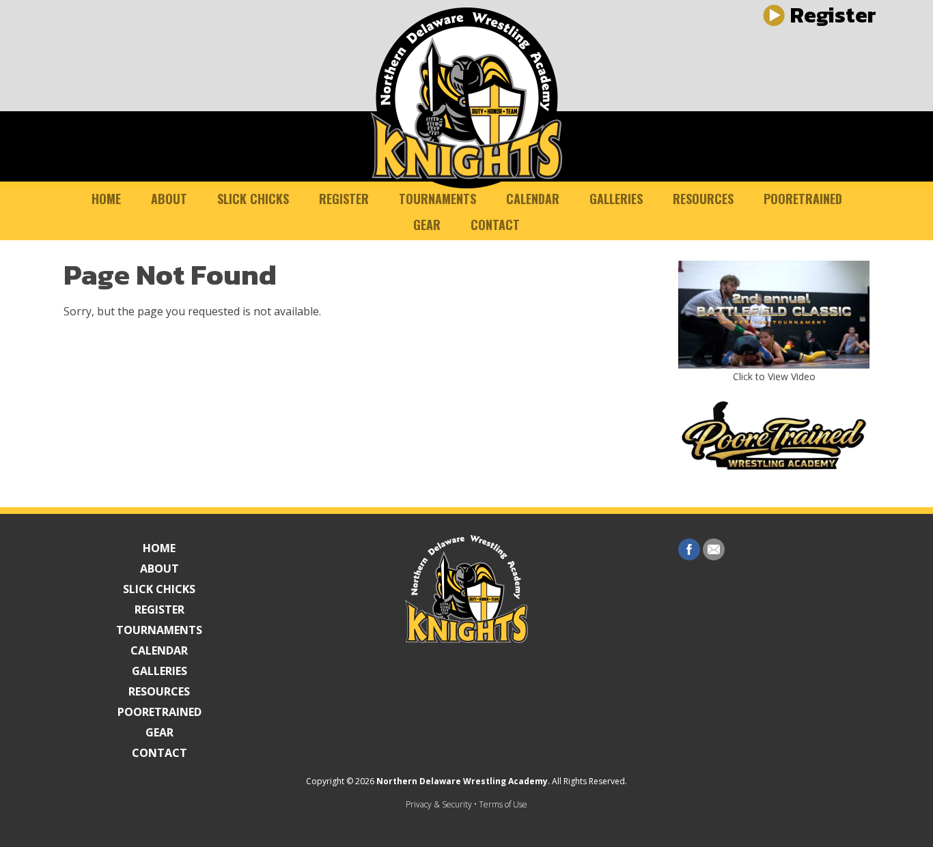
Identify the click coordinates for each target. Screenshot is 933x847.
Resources (703, 198)
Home (106, 198)
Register (344, 198)
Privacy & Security (439, 804)
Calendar (532, 198)
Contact (495, 224)
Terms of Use (503, 804)
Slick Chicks (253, 198)
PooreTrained (803, 198)
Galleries (616, 198)
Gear (427, 224)
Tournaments (437, 198)
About (169, 198)
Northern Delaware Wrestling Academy (462, 781)
